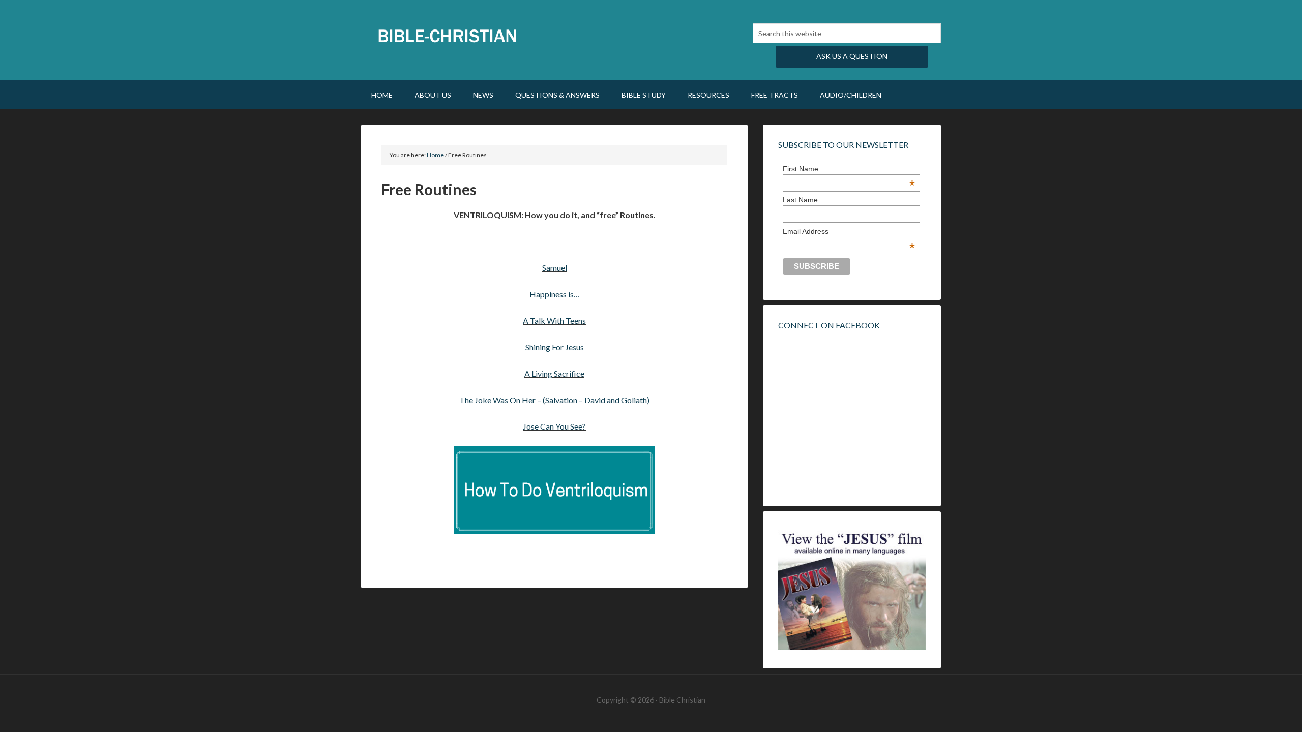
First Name (849, 169)
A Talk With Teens (554, 320)
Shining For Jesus (554, 347)
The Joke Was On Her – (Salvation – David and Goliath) (554, 400)
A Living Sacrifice (554, 373)
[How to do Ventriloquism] (554, 490)
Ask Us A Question (851, 56)
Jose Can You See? (554, 426)
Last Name (800, 200)
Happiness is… (554, 294)
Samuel (554, 267)
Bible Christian (447, 35)
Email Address (849, 231)
